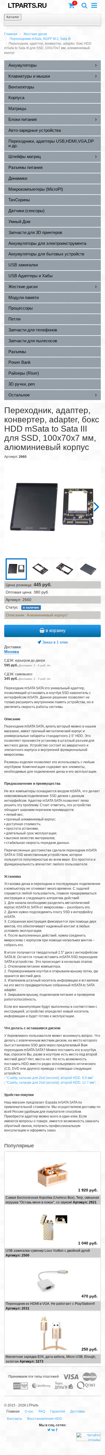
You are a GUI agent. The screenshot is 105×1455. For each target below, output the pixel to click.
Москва (11, 651)
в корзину (55, 630)
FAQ (42, 1411)
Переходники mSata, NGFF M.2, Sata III (40, 39)
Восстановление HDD (44, 1419)
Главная (10, 34)
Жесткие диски (35, 34)
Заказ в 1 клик (54, 642)
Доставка (77, 1411)
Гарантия (57, 1411)
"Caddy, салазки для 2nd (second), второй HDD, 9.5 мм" (49, 1078)
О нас (29, 1411)
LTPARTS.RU (27, 5)
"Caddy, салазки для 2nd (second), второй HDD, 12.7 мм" (50, 1083)
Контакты (14, 1419)
